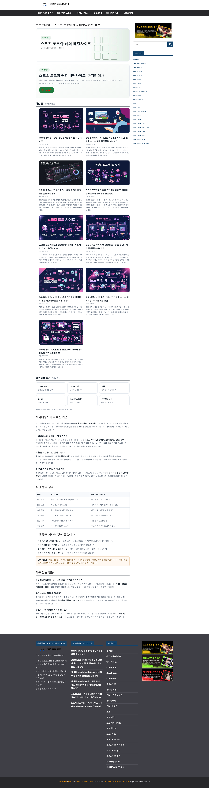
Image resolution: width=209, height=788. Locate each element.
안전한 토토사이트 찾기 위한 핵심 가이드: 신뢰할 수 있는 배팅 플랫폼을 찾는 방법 (86, 685)
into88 (77, 781)
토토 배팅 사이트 (139, 111)
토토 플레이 (137, 115)
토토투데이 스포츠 (64, 13)
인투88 (71, 781)
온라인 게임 (137, 87)
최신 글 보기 (47, 90)
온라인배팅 (137, 95)
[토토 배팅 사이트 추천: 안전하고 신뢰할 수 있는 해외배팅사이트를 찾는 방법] (108, 280)
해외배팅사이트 (112, 13)
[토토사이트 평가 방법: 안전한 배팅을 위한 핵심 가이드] (61, 120)
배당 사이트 (137, 67)
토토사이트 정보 (139, 131)
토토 (135, 103)
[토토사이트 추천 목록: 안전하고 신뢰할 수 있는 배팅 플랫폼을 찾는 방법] (108, 227)
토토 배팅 (136, 107)
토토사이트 (137, 119)
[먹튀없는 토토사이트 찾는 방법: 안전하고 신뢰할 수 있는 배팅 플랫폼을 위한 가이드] (61, 280)
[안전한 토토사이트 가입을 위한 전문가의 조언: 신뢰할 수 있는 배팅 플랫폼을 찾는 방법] (108, 120)
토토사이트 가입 (139, 123)
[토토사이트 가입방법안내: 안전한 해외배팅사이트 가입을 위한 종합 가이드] (61, 332)
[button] (72, 13)
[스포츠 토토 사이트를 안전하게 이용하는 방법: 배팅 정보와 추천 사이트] (61, 227)
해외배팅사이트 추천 (45, 13)
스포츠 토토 (137, 75)
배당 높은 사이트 (139, 63)
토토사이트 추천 (139, 135)
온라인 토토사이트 (140, 91)
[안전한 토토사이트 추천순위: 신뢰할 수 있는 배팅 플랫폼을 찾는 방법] (61, 172)
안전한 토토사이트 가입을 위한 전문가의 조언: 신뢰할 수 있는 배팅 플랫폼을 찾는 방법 (86, 663)
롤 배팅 (136, 59)
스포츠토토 (137, 79)
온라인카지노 (138, 99)
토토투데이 (128, 13)
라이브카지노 (82, 13)
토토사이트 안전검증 (141, 127)
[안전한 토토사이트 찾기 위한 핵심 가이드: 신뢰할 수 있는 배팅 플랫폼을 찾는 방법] (108, 172)
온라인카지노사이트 (112, 781)
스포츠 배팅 (137, 71)
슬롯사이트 (98, 13)
